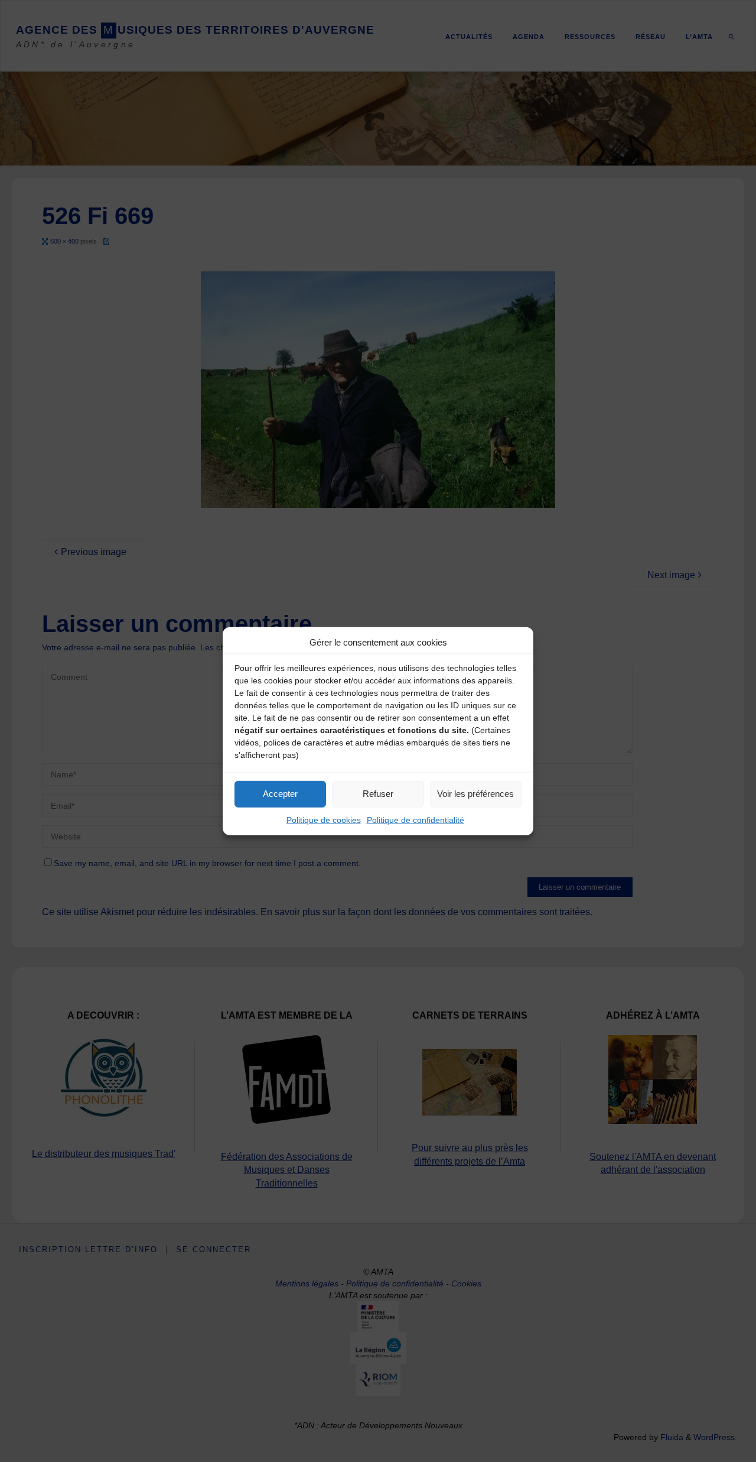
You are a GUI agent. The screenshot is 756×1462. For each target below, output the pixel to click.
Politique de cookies (323, 819)
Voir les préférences (475, 794)
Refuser (378, 794)
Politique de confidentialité (415, 819)
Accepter (280, 794)
